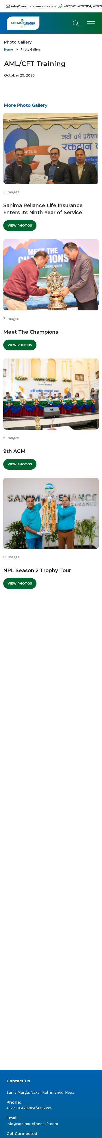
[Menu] (91, 23)
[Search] (76, 23)
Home (8, 49)
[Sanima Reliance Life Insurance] (23, 23)
